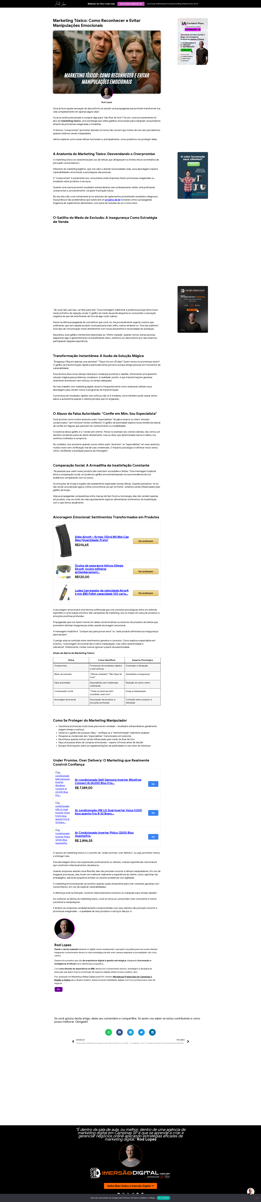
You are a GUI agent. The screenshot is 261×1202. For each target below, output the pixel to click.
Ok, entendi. (163, 1198)
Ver (153, 784)
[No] (256, 1198)
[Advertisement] (107, 264)
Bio (58, 989)
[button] (108, 1032)
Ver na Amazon (145, 541)
